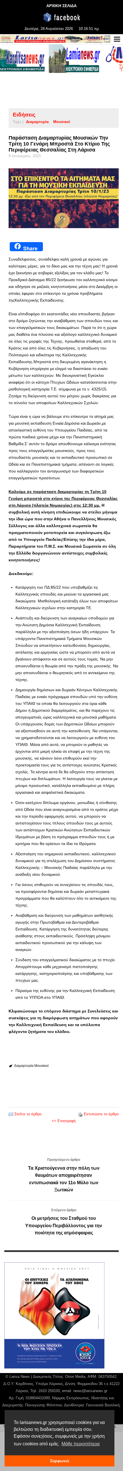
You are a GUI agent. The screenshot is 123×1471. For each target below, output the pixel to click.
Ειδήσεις (24, 115)
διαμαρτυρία (37, 122)
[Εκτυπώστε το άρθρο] (80, 1114)
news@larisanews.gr (90, 1391)
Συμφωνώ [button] (59, 1460)
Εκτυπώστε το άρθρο (101, 1114)
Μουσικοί (61, 122)
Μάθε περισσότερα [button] (80, 1443)
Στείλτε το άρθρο (27, 1114)
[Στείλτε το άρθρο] (11, 1114)
